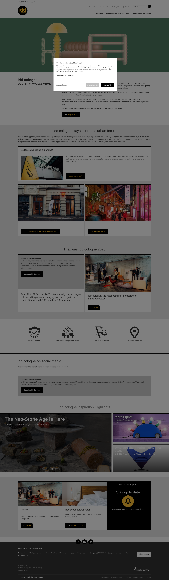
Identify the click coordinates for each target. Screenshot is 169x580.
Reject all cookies (92, 85)
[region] (85, 74)
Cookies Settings (61, 85)
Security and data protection (65, 75)
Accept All (107, 85)
